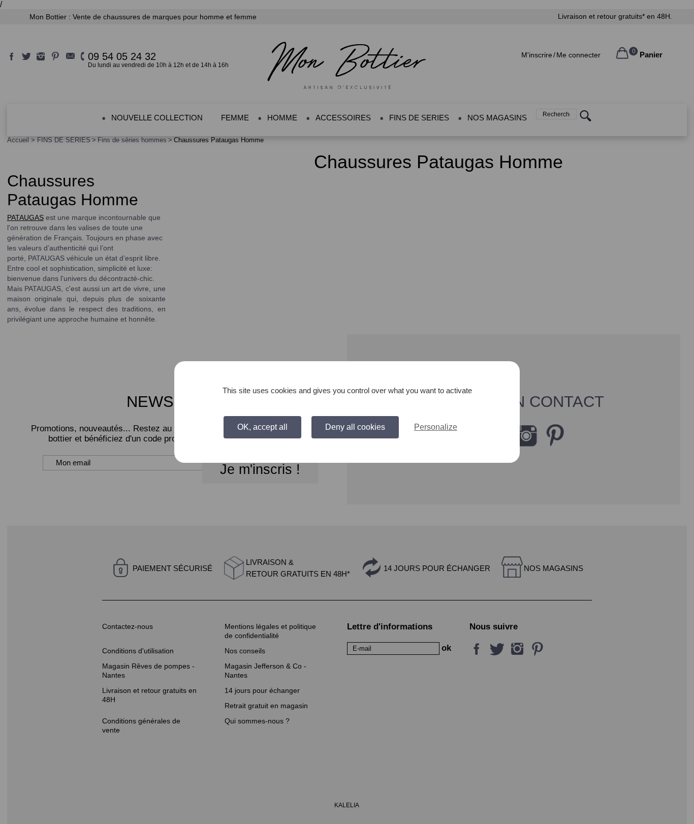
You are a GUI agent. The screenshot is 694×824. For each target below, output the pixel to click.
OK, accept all (262, 427)
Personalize (435, 427)
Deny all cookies (355, 427)
